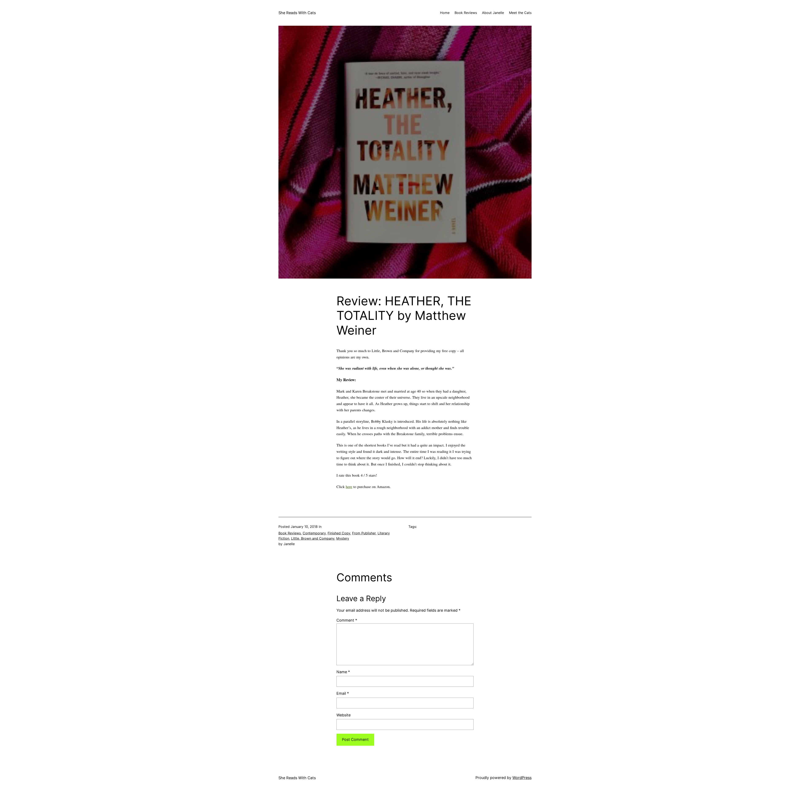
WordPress (522, 777)
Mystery (342, 538)
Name (343, 672)
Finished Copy (339, 533)
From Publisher (364, 533)
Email (342, 693)
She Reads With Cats (297, 13)
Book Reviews (289, 533)
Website (343, 715)
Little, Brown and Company (312, 538)
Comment (346, 620)
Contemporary (314, 533)
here (349, 486)
